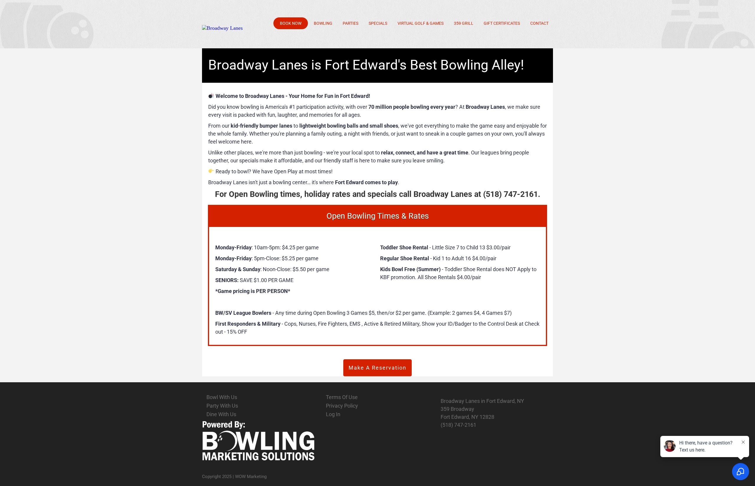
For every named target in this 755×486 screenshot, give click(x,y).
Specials (378, 23)
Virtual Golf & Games (421, 23)
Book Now (290, 23)
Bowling (323, 23)
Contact (539, 23)
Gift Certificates (502, 23)
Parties (350, 23)
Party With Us (222, 406)
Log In (333, 414)
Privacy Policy (342, 406)
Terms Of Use (342, 397)
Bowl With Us (221, 397)
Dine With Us (221, 414)
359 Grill (463, 23)
